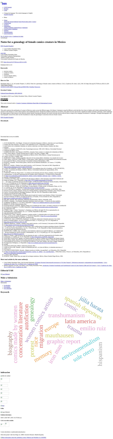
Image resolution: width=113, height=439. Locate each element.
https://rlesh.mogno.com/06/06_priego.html (42, 237)
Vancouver (37, 87)
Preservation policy (27, 21)
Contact (34, 21)
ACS (5, 87)
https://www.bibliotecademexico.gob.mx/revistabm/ (46, 202)
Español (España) (8, 14)
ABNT (12, 87)
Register (6, 9)
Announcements (8, 32)
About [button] (5, 20)
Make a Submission (6, 281)
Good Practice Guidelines (10, 29)
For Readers (7, 285)
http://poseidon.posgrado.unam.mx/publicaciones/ (45, 207)
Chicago (16, 87)
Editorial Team (18, 21)
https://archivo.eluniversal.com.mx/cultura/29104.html (18, 167)
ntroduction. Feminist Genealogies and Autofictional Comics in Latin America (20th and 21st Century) (69, 265)
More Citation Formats (6, 85)
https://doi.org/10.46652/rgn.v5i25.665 (39, 183)
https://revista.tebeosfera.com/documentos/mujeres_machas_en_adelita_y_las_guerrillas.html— (30, 251)
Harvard (20, 87)
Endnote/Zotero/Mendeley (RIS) (9, 93)
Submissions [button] (7, 26)
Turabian (32, 87)
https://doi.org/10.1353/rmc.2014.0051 (34, 187)
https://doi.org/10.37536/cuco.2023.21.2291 (15, 62)
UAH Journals (8, 7)
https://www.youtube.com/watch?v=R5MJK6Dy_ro (17, 198)
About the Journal (9, 21)
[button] (3, 53)
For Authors (7, 287)
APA (8, 87)
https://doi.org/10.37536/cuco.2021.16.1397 (15, 222)
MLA (28, 87)
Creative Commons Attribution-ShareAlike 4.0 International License (34, 103)
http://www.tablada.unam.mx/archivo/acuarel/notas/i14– (42, 242)
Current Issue (7, 23)
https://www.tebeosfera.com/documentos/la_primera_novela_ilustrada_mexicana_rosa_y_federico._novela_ (34, 175)
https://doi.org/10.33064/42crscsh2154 (14, 234)
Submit (16, 27)
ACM (2, 87)
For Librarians (7, 288)
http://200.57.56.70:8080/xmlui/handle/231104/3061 (38, 180)
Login (5, 10)
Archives (6, 24)
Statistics (6, 30)
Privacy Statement (22, 27)
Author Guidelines (9, 27)
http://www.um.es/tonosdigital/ (49, 216)
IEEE (24, 87)
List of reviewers (8, 33)
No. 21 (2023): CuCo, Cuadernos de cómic (12, 36)
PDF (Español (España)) (7, 46)
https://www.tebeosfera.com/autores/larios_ (15, 253)
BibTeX (20, 93)
